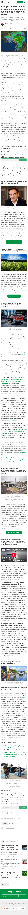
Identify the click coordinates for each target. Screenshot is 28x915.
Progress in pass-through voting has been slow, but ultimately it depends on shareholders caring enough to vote (10, 876)
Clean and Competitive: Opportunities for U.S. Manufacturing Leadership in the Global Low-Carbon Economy (15, 754)
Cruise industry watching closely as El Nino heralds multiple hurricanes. (10, 851)
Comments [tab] (4, 823)
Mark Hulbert (12, 879)
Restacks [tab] (11, 823)
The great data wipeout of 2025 (9, 860)
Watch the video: (5, 565)
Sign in (25, 2)
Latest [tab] (6, 841)
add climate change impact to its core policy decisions (12, 94)
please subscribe (17, 175)
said (14, 649)
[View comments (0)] (7, 28)
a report (24, 698)
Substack (7, 912)
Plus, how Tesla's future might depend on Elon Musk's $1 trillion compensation (10, 864)
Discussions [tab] (12, 841)
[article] (14, 851)
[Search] (25, 841)
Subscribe (19, 2)
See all (4, 884)
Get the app (21, 908)
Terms (19, 903)
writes (18, 594)
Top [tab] (3, 841)
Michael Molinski (13, 854)
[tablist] (7, 823)
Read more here (10, 374)
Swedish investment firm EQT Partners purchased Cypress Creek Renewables (14, 431)
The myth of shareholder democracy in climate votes (9, 873)
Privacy (15, 903)
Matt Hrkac (14, 331)
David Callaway (8, 23)
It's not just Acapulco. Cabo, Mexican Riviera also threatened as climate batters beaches (10, 847)
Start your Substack (10, 908)
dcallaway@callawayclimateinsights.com (12, 157)
